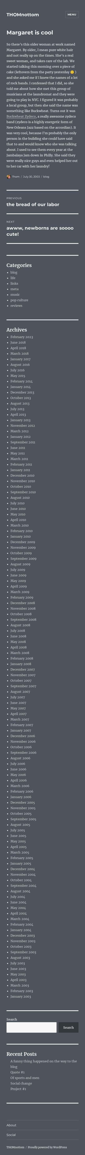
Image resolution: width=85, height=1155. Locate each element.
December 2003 (22, 935)
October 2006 (21, 747)
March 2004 (19, 919)
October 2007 (20, 681)
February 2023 (21, 337)
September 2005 (23, 819)
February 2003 (21, 991)
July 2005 (17, 830)
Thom (16, 176)
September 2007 (23, 686)
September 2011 (22, 442)
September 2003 (23, 952)
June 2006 (18, 769)
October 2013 (20, 398)
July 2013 (17, 409)
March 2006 (19, 786)
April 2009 (18, 586)
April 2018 (18, 348)
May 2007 (18, 708)
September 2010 (23, 492)
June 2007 (18, 703)
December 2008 (22, 603)
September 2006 (23, 753)
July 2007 (17, 697)
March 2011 (19, 459)
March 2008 (19, 653)
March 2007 (19, 719)
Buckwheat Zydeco (21, 116)
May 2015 (17, 376)
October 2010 (20, 487)
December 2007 (22, 669)
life (12, 278)
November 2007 (22, 675)
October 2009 (21, 553)
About (11, 1125)
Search (12, 1019)
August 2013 (19, 403)
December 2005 (22, 802)
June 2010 (18, 509)
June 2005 (18, 836)
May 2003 (18, 974)
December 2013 (22, 392)
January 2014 (20, 387)
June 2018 (18, 342)
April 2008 (18, 647)
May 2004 (18, 908)
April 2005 (18, 847)
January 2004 (20, 930)
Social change (21, 1083)
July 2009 (17, 570)
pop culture (19, 300)
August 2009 (20, 564)
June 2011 (17, 448)
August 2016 (20, 365)
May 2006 (18, 775)
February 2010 (21, 531)
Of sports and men (24, 1078)
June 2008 (18, 636)
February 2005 (21, 858)
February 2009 (21, 597)
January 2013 (20, 420)
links (14, 283)
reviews (16, 306)
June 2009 (18, 575)
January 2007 (20, 730)
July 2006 (17, 764)
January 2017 (20, 359)
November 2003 (22, 941)
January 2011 (20, 470)
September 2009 (23, 559)
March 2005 (19, 852)
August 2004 (20, 891)
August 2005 (20, 825)
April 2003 (18, 980)
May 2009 (18, 581)
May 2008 (18, 642)
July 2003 (17, 963)
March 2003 (19, 985)
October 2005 (21, 814)
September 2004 (23, 886)
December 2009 (22, 542)
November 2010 (22, 481)
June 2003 (18, 969)
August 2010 (20, 498)
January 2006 (20, 797)
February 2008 (21, 658)
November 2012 (22, 426)
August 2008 (20, 625)
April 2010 (18, 520)
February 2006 (21, 791)
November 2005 (23, 808)
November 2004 (23, 874)
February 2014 (21, 381)
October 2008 (21, 614)
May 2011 (17, 453)
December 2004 (22, 869)
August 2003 (20, 958)
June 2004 (18, 902)
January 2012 (20, 437)
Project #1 (18, 1089)
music (15, 295)
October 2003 (20, 947)
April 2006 (18, 780)
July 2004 (17, 897)
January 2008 (20, 664)
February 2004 (21, 924)
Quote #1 (17, 1072)
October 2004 (21, 880)
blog (46, 176)
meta (14, 289)
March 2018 (19, 354)
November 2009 (23, 547)
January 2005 (20, 863)
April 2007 (18, 714)
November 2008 (23, 608)
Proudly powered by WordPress (47, 1147)
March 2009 (19, 592)
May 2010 (17, 514)
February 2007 (21, 725)
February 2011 (21, 464)
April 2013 (18, 414)
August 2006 (20, 758)
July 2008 (17, 631)
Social (11, 1135)
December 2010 (22, 475)
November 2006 (23, 741)
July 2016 (17, 370)
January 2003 (20, 996)
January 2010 (20, 536)
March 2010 (19, 525)
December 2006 (22, 736)
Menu (72, 14)
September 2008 (23, 620)
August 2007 (20, 692)
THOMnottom (23, 14)
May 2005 (18, 841)
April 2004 (18, 913)
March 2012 (19, 431)
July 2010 (17, 503)
